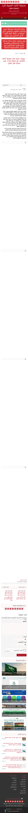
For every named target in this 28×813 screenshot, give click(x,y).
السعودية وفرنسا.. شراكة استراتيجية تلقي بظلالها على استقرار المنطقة (12, 744)
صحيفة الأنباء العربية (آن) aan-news (14, 6)
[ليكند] (11, 2)
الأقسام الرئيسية (24, 776)
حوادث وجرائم (23, 790)
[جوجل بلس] (7, 2)
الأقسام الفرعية (13, 776)
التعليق (24, 621)
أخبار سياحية (14, 785)
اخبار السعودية (22, 580)
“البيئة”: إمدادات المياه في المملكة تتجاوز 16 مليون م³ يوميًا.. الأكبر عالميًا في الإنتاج (14, 728)
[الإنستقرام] (14, 2)
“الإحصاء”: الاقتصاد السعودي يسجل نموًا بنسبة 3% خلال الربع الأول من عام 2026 (14, 701)
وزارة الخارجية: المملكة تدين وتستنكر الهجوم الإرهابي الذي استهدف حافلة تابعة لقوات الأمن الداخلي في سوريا (14, 32)
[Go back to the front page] (14, 799)
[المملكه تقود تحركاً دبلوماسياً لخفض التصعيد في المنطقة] (14, 669)
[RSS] (2, 2)
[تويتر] (4, 2)
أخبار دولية (23, 779)
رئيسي (24, 788)
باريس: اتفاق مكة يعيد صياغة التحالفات (13, 738)
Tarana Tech (21, 811)
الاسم (24, 637)
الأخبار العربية (23, 782)
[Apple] (18, 2)
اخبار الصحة (14, 782)
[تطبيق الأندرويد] (16, 2)
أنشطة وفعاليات (13, 787)
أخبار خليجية (23, 786)
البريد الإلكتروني (22, 642)
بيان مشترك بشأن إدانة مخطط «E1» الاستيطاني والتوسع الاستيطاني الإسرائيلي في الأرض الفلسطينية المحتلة (14, 44)
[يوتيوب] (9, 2)
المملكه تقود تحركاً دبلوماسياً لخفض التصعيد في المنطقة (14, 673)
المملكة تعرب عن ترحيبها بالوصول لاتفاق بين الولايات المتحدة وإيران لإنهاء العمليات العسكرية (15, 687)
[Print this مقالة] (20, 85)
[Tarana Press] (5, 811)
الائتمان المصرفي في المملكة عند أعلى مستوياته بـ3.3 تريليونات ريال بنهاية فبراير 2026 (14, 714)
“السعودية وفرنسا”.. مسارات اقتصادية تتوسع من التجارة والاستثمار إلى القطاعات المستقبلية (12, 751)
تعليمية (14, 789)
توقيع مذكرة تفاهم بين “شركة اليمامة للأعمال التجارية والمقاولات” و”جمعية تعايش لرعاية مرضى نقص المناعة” (11, 758)
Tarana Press (13, 809)
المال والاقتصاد (22, 793)
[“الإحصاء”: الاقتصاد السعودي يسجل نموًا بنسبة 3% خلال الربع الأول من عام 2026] (14, 697)
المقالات (14, 780)
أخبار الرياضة (14, 778)
